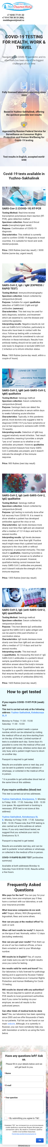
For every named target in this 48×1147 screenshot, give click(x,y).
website (11, 1023)
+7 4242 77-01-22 (13, 18)
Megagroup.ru (24, 1145)
